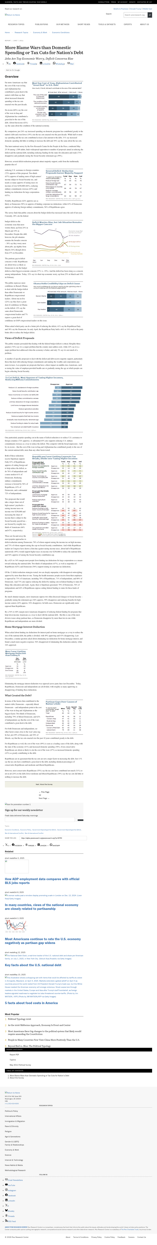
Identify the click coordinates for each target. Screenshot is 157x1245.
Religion (8, 1131)
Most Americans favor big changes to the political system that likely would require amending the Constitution (44, 1033)
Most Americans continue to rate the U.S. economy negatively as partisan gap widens (43, 941)
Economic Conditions (12, 830)
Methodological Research (15, 1170)
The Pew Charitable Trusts (130, 1229)
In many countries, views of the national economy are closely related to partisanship (41, 907)
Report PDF (14, 1055)
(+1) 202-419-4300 (12, 1104)
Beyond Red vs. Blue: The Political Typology (29, 1046)
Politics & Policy (11, 1111)
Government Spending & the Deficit (44, 830)
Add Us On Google (13, 70)
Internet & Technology (14, 1160)
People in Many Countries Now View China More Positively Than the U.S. (44, 1039)
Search (109, 14)
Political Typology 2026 (19, 1019)
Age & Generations (12, 1136)
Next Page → (44, 798)
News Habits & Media (14, 1165)
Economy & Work (12, 1150)
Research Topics (16, 24)
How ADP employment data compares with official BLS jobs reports (42, 881)
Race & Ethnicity (12, 1126)
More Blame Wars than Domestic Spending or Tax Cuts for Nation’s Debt (39, 1075)
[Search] (150, 15)
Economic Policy (25, 830)
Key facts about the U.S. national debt (33, 965)
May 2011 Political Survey (20, 1065)
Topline (13, 1060)
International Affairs (13, 1116)
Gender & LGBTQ (12, 1141)
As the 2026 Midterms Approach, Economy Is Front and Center (39, 1025)
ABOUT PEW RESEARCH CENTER (16, 1227)
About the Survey (17, 1078)
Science (8, 1155)
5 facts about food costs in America (31, 1003)
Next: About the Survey (44, 784)
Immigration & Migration (15, 1121)
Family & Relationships (14, 1145)
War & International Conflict (14, 833)
